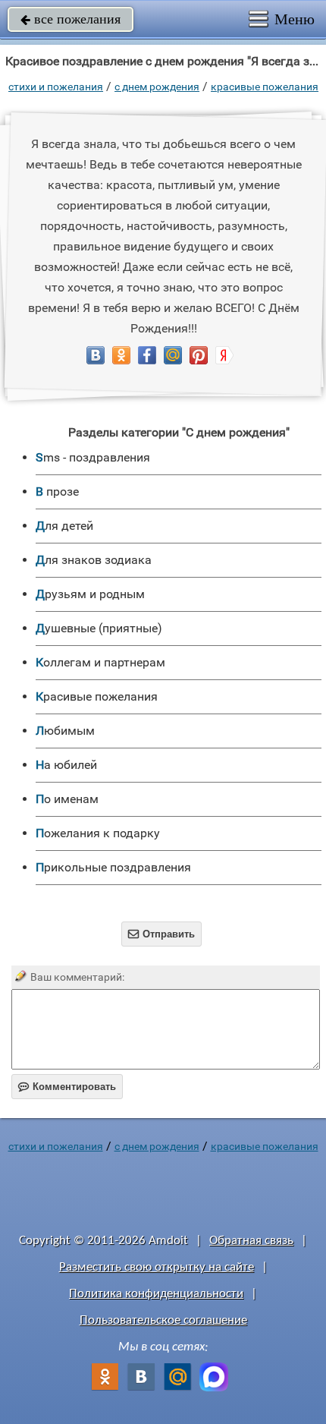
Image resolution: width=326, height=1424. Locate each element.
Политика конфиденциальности (156, 1293)
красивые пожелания (264, 86)
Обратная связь (251, 1240)
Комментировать (67, 1086)
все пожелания (70, 19)
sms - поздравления (93, 457)
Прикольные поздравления (113, 867)
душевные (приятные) (99, 628)
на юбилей (66, 765)
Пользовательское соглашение (163, 1320)
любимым (65, 730)
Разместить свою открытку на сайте (156, 1267)
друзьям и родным (90, 594)
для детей (64, 525)
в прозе (57, 491)
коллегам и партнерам (100, 662)
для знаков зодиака (94, 560)
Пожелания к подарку (98, 833)
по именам (67, 799)
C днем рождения (156, 86)
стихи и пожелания (55, 86)
